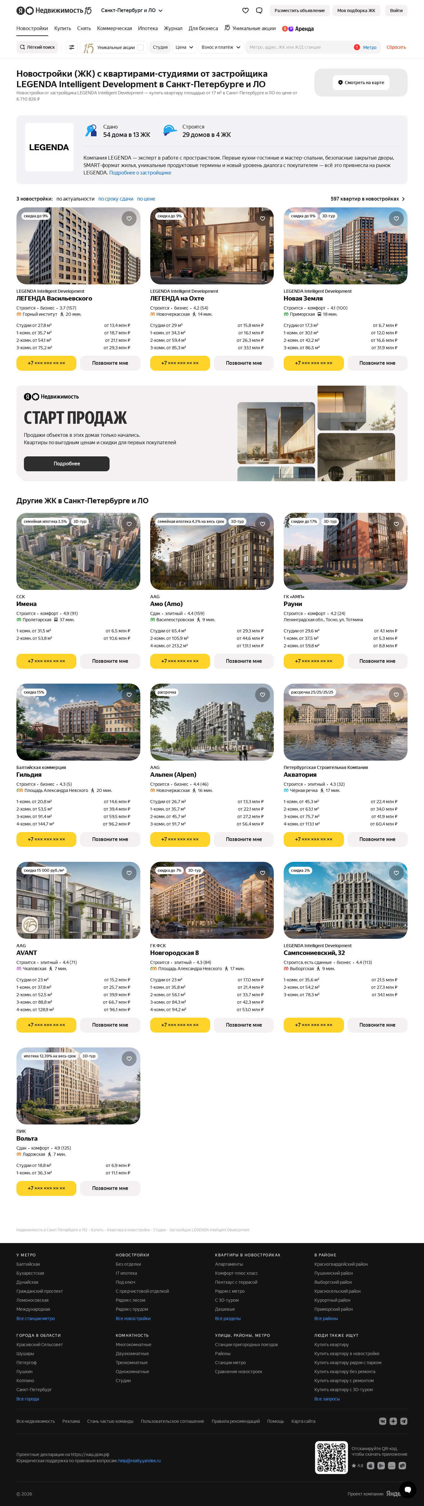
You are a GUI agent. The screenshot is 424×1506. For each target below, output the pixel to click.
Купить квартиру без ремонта (344, 1371)
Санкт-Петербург (34, 1389)
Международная (33, 1309)
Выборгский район (333, 1282)
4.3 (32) (337, 784)
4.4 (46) (201, 784)
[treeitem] (33, 28)
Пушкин (24, 1371)
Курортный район (332, 1300)
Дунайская (27, 1282)
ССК (20, 596)
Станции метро (230, 1362)
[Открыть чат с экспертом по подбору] (408, 1490)
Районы (223, 1353)
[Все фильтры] (71, 47)
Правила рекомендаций (236, 1421)
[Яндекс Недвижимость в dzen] (393, 1421)
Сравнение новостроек (238, 1371)
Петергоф (26, 1362)
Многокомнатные (133, 1344)
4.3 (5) (66, 784)
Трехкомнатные (132, 1362)
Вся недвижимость (35, 1421)
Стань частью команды (110, 1421)
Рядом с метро (230, 1291)
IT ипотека (126, 1273)
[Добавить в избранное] (129, 218)
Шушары (25, 1353)
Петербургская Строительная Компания (326, 767)
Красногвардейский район (341, 1264)
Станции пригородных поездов (246, 1344)
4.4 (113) (364, 962)
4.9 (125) (62, 1148)
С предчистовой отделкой (142, 1291)
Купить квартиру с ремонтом (344, 1380)
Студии (123, 1380)
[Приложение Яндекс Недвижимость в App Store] (370, 1465)
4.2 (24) (338, 613)
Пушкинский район (333, 1273)
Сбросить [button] (396, 47)
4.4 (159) (196, 613)
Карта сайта (303, 1421)
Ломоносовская (32, 1300)
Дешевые (225, 1309)
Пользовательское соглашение (172, 1421)
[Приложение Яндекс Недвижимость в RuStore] (402, 1465)
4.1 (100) (339, 307)
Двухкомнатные (132, 1353)
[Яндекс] (397, 1494)
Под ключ (125, 1282)
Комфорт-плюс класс (236, 1273)
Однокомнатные (132, 1371)
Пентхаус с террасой (236, 1282)
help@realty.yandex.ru (139, 1460)
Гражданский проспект (39, 1291)
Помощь (275, 1421)
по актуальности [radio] (75, 199)
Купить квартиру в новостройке (347, 1353)
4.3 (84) (203, 962)
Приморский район (333, 1309)
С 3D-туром (227, 1300)
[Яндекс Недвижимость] (54, 10)
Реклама (71, 1421)
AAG (155, 596)
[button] (259, 10)
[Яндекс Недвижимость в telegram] (404, 1421)
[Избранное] (245, 10)
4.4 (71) (70, 962)
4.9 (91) (70, 613)
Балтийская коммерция (41, 767)
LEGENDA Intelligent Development (50, 291)
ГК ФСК (158, 945)
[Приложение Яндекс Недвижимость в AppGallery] (391, 1465)
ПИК (21, 1131)
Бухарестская (30, 1273)
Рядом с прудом (132, 1309)
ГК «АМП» (294, 596)
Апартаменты (229, 1264)
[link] (396, 10)
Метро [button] (370, 47)
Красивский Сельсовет (39, 1344)
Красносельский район (337, 1291)
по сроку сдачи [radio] (115, 199)
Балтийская (28, 1264)
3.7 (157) (68, 307)
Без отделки (128, 1264)
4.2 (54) (200, 307)
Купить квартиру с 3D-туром (343, 1389)
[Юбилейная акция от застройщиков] (30, 925)
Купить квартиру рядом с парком (347, 1362)
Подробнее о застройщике (140, 173)
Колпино (25, 1380)
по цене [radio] (146, 199)
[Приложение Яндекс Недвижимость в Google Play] (381, 1465)
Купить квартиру (331, 1344)
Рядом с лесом (130, 1300)
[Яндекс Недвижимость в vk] (382, 1421)
